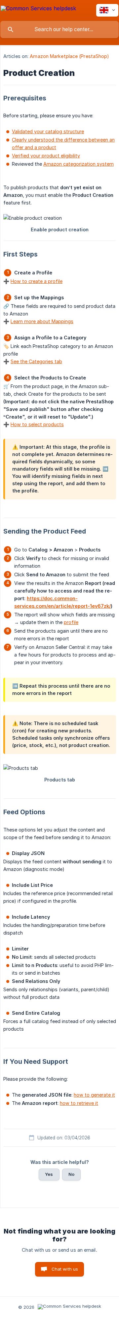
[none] (38, 9)
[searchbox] (59, 29)
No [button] (71, 1174)
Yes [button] (49, 1174)
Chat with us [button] (65, 1269)
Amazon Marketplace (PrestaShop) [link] (69, 56)
